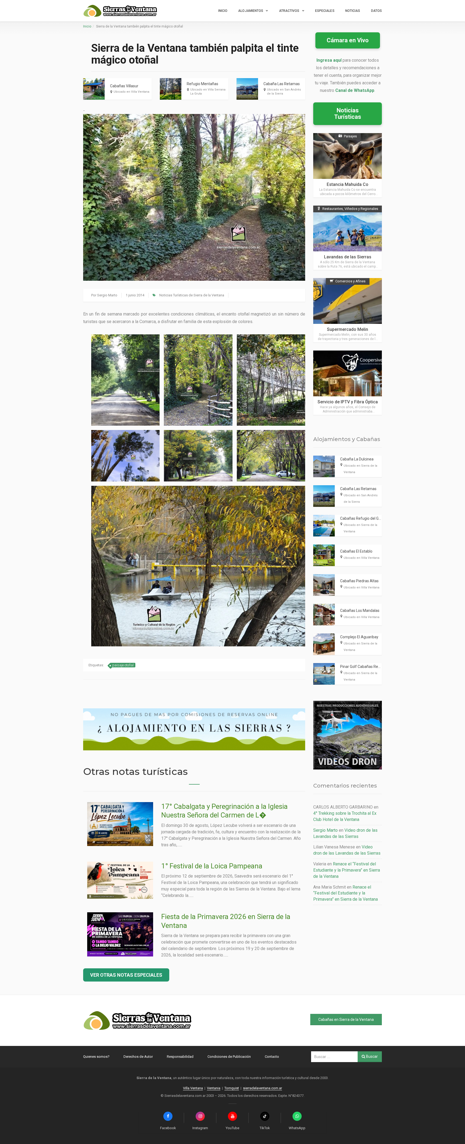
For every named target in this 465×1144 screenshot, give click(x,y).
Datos (376, 11)
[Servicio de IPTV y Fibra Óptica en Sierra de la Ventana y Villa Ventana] (347, 383)
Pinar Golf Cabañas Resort (362, 666)
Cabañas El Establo (356, 551)
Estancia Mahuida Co (347, 184)
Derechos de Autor (138, 1057)
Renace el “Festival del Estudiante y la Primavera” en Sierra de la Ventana (346, 870)
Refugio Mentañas (202, 84)
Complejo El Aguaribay (359, 637)
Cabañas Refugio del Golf (361, 518)
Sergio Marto (107, 295)
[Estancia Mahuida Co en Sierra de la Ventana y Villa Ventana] (347, 165)
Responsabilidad (180, 1057)
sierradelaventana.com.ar (262, 1088)
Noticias (352, 11)
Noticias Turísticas (347, 113)
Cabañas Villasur (124, 86)
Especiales (324, 11)
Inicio (223, 11)
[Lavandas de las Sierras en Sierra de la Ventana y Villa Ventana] (347, 238)
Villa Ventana (193, 1088)
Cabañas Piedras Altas (359, 581)
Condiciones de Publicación (229, 1057)
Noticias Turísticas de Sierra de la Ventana (191, 295)
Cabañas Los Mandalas (359, 610)
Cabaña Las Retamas (281, 84)
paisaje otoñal (123, 665)
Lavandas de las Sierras (347, 256)
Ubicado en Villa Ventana (131, 91)
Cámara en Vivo (348, 40)
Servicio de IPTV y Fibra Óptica (348, 401)
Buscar (371, 1056)
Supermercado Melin (347, 329)
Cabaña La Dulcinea (357, 459)
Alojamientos (250, 11)
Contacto (272, 1057)
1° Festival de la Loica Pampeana (211, 866)
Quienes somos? (96, 1057)
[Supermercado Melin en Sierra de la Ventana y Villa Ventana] (347, 310)
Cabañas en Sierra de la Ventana (346, 1019)
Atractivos (289, 11)
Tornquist (231, 1088)
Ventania (213, 1088)
